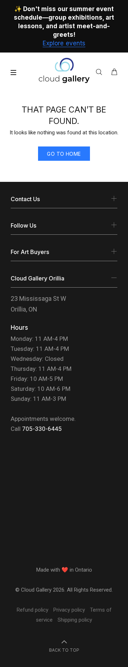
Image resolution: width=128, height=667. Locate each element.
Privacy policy (69, 610)
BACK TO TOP (64, 650)
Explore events (64, 43)
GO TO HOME (64, 154)
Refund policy (32, 610)
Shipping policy (75, 620)
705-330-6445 (42, 428)
